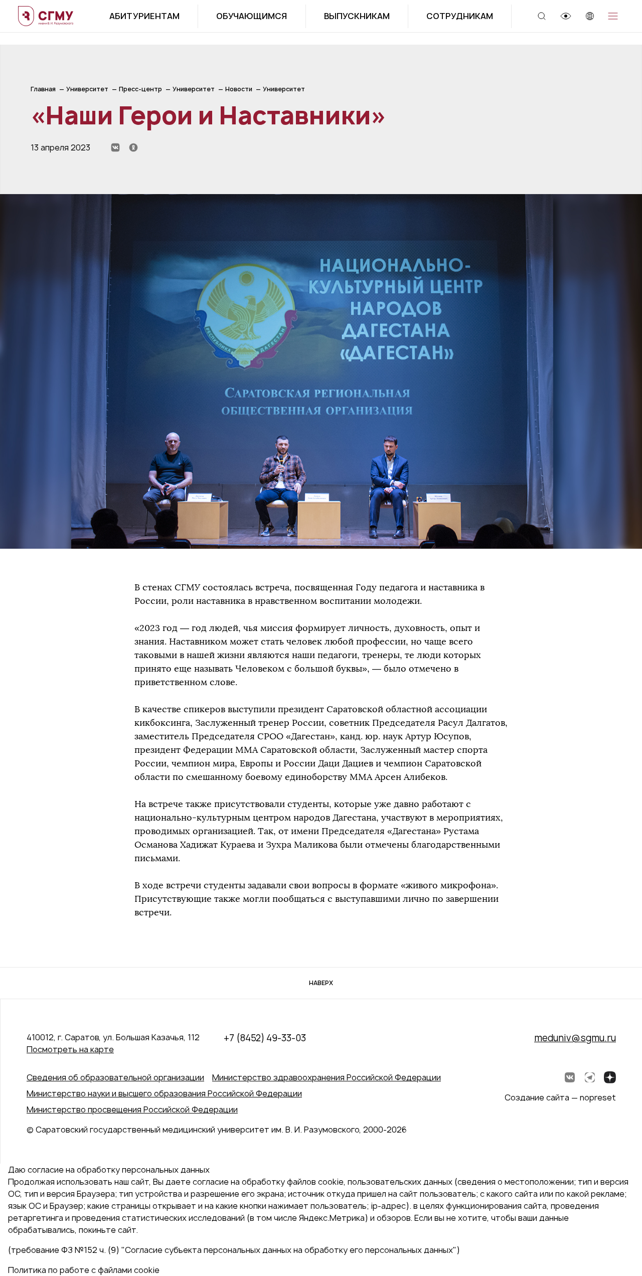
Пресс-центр (140, 89)
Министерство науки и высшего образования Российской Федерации (164, 1093)
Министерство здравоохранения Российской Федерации (326, 1077)
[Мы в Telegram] (590, 1077)
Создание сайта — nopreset (560, 1097)
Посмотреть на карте (70, 1049)
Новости (238, 89)
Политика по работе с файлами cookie (83, 1269)
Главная (43, 89)
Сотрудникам (459, 16)
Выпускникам (357, 16)
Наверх (321, 983)
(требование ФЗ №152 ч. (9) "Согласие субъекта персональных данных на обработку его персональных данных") (234, 1249)
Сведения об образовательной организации (115, 1077)
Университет (87, 89)
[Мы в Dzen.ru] (610, 1077)
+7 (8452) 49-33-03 (265, 1038)
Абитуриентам (144, 16)
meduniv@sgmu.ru (575, 1038)
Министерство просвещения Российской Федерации (132, 1109)
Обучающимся (251, 16)
